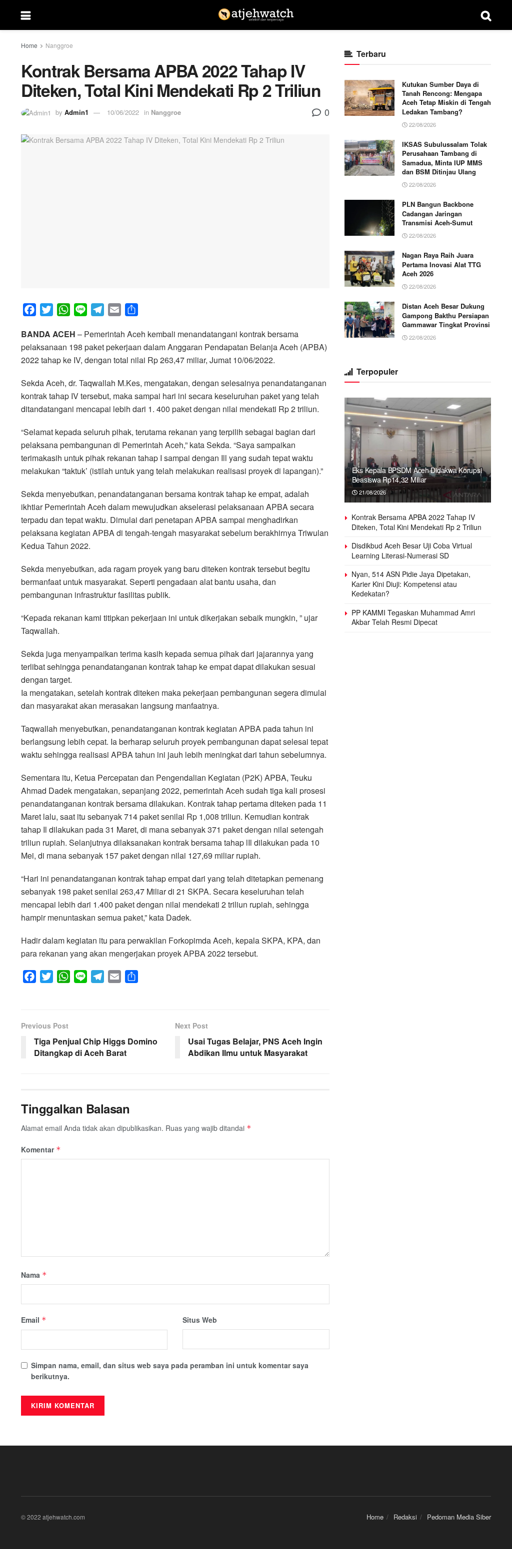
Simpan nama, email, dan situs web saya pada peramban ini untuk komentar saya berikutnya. (169, 1370)
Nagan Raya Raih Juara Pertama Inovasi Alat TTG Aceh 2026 (441, 264)
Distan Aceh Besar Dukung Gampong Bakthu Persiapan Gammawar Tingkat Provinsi (446, 315)
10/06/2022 (123, 112)
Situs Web (199, 1320)
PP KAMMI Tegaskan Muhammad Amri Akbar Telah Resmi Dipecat (413, 617)
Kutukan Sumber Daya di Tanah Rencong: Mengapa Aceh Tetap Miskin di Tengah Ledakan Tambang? (446, 97)
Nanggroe (59, 45)
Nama (34, 1275)
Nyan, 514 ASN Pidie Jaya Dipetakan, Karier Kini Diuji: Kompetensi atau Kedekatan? (411, 583)
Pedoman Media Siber (459, 1517)
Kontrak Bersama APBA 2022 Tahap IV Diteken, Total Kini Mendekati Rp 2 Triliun (417, 522)
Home (29, 45)
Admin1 (76, 112)
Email (33, 1320)
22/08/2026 (422, 124)
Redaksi (405, 1517)
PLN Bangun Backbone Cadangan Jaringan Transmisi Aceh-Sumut (438, 213)
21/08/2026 (372, 492)
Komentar (41, 1149)
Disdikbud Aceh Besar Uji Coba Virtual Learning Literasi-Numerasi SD (412, 550)
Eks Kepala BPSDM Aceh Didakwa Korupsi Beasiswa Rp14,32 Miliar (417, 474)
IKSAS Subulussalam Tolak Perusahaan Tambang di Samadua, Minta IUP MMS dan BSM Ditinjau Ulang (444, 157)
